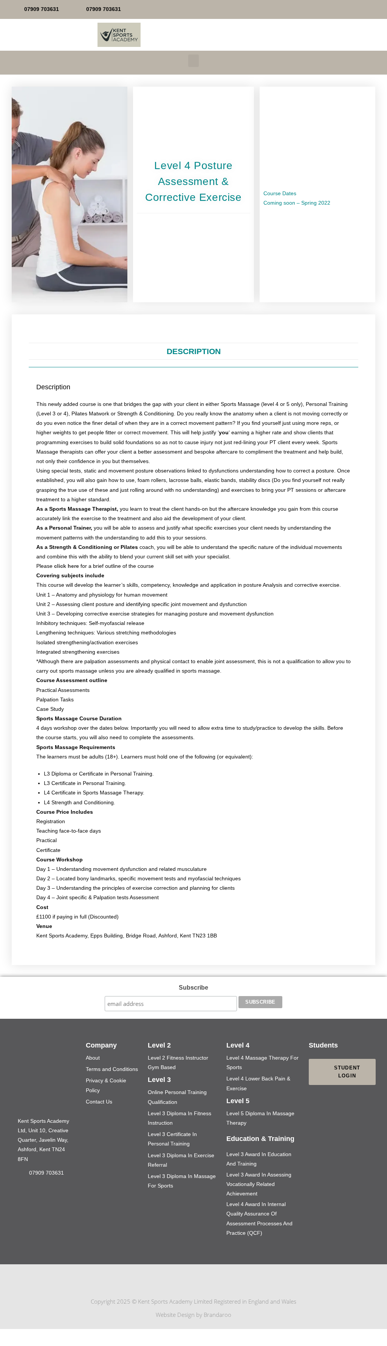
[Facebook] (340, 9)
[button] (193, 60)
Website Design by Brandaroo (193, 1314)
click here (66, 566)
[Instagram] (212, 1280)
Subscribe (193, 987)
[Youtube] (353, 9)
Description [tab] (194, 351)
